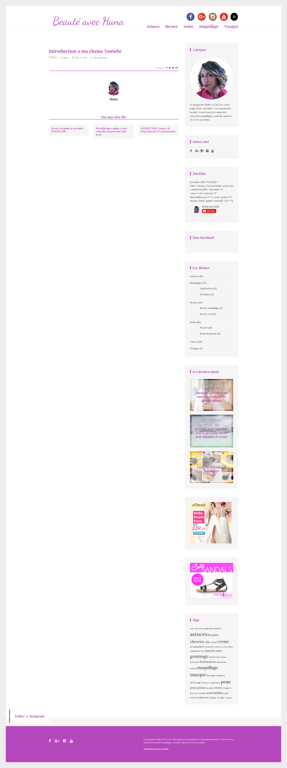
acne (192, 628)
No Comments (100, 57)
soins (218, 693)
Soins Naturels (208, 333)
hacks (212, 656)
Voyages (231, 26)
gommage (199, 656)
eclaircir (218, 647)
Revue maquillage (209, 308)
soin (210, 693)
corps (213, 642)
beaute (213, 635)
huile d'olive (221, 657)
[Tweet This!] (170, 68)
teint (225, 693)
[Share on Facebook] (166, 68)
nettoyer (205, 683)
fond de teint (213, 651)
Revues (171, 26)
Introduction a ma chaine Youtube (85, 51)
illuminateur (222, 662)
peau (226, 682)
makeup (193, 668)
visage (212, 697)
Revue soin (206, 314)
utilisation (202, 697)
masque (198, 674)
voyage (221, 697)
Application (206, 288)
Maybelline (211, 675)
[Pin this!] (173, 68)
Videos (53, 57)
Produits (205, 294)
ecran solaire (227, 647)
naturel (220, 675)
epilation (195, 650)
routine (201, 693)
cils (207, 642)
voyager (228, 698)
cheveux (197, 641)
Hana (65, 57)
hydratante (194, 662)
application (209, 628)
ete (202, 650)
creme (223, 641)
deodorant (209, 647)
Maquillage (209, 26)
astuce (218, 628)
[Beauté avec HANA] (89, 27)
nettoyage (195, 682)
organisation (215, 683)
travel (193, 697)
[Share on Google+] (177, 68)
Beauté (204, 327)
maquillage (207, 667)
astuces (198, 634)
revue (218, 688)
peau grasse (198, 688)
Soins (188, 26)
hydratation (208, 662)
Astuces (152, 26)
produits (209, 688)
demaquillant (197, 646)
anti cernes (199, 628)
